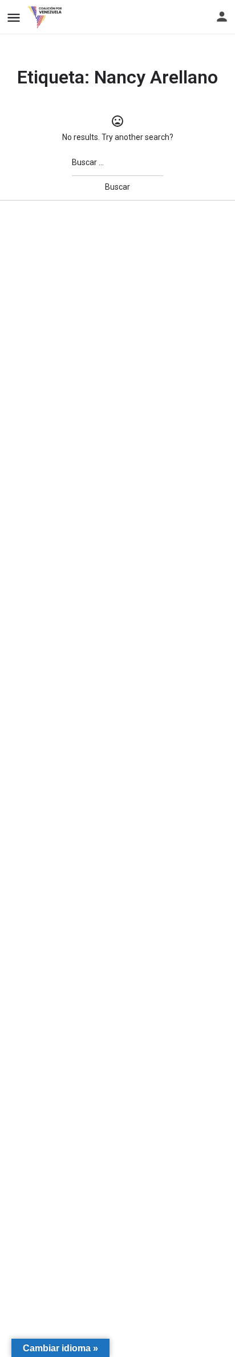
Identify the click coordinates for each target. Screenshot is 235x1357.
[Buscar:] (117, 162)
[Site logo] (46, 17)
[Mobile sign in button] (221, 16)
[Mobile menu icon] (14, 17)
